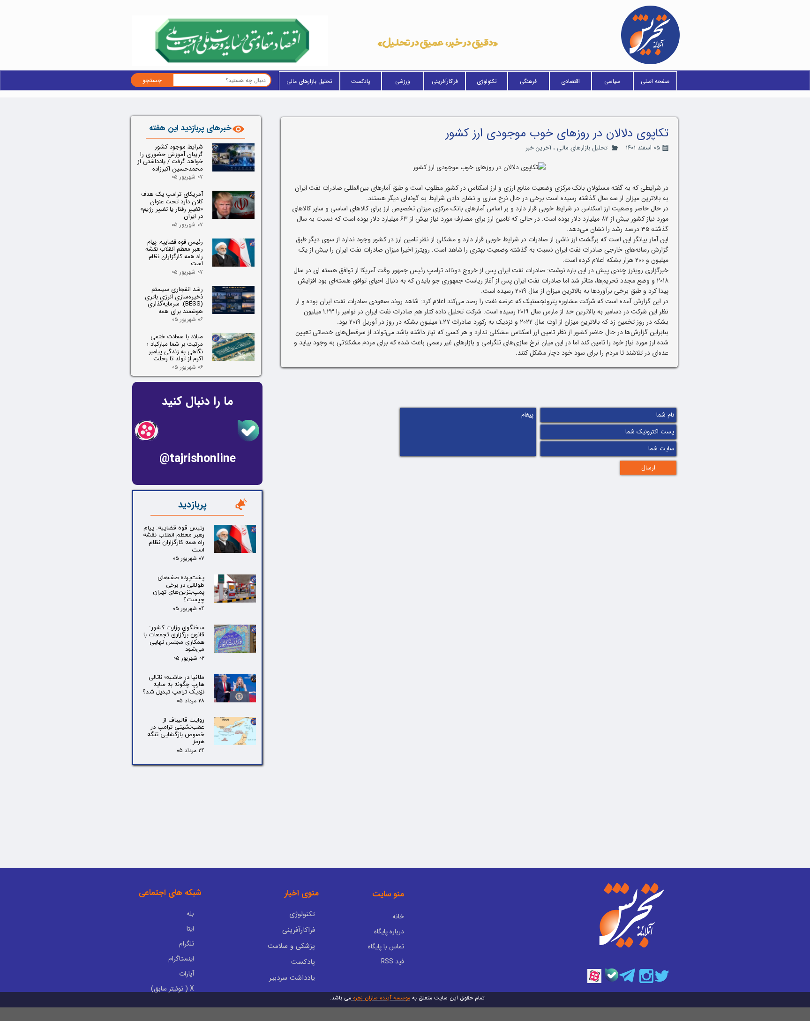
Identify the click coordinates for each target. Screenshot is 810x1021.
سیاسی (612, 81)
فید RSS (392, 961)
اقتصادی (570, 81)
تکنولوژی (487, 81)
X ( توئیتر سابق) (172, 989)
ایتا (190, 929)
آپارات (186, 974)
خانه (398, 916)
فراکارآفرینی (445, 81)
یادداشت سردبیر (292, 978)
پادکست (360, 81)
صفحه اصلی (655, 81)
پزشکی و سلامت (291, 946)
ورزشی (402, 81)
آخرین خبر (538, 148)
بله (190, 914)
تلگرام (186, 944)
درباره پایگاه (389, 931)
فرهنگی (528, 81)
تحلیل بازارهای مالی (309, 81)
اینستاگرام (181, 959)
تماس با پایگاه (386, 946)
